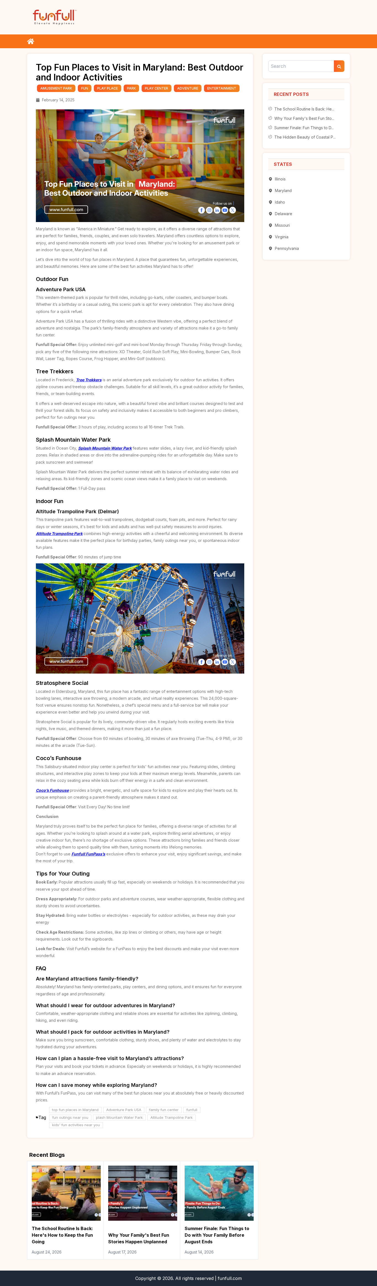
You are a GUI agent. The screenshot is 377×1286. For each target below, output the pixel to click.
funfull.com (230, 1278)
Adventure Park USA (123, 1109)
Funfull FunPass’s (88, 854)
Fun (84, 88)
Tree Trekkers (89, 379)
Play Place (107, 88)
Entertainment (221, 88)
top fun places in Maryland (75, 1109)
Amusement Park (56, 88)
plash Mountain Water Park (119, 1117)
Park (131, 88)
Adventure (187, 88)
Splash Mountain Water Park (105, 448)
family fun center (164, 1109)
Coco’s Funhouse (52, 790)
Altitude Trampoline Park (59, 533)
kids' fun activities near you (76, 1125)
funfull (191, 1109)
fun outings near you (70, 1117)
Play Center (156, 88)
